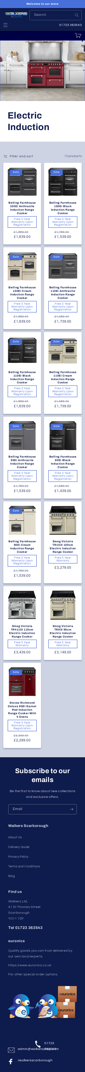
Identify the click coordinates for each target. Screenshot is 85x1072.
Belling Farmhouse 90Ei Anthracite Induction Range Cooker (22, 462)
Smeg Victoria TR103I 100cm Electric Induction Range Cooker (63, 546)
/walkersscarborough (23, 1060)
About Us (15, 837)
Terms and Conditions (24, 866)
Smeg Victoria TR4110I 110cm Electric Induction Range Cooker (22, 631)
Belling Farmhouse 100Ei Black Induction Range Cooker (63, 208)
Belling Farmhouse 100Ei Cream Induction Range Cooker (22, 292)
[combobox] (56, 15)
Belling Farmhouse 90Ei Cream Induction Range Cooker (22, 546)
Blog (11, 876)
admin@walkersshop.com (23, 1049)
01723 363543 (50, 1045)
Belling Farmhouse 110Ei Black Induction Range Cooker (22, 377)
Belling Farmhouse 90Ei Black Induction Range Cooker (63, 462)
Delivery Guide (19, 847)
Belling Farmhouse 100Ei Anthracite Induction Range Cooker (22, 208)
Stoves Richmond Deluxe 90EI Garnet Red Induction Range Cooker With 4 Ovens (22, 709)
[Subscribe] (72, 809)
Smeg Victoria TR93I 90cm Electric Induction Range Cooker (63, 631)
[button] (5, 25)
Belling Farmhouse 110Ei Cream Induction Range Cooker (63, 377)
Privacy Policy (18, 856)
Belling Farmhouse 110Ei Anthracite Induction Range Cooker (63, 292)
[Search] (76, 15)
